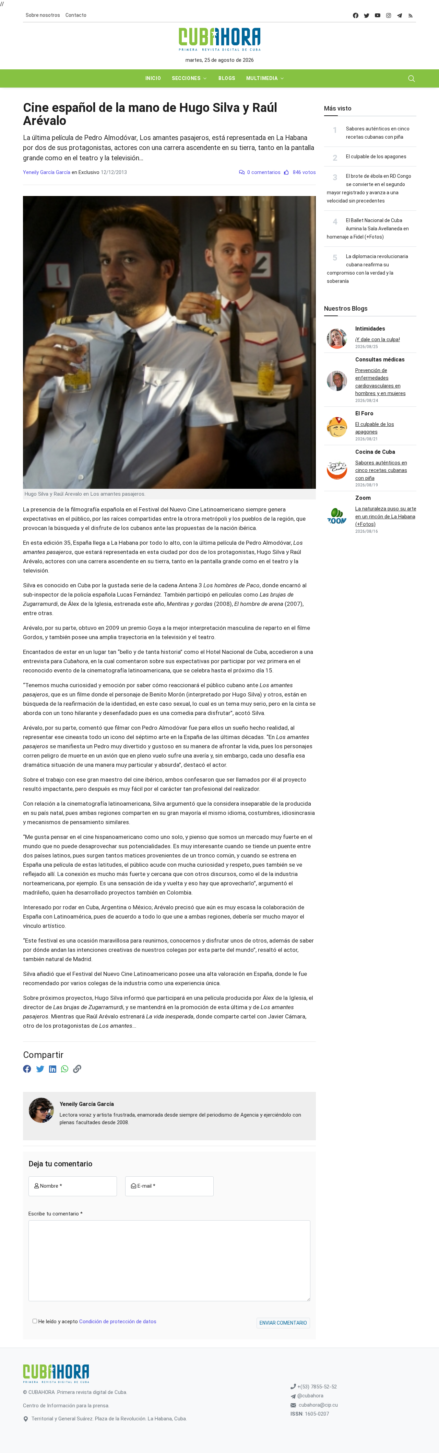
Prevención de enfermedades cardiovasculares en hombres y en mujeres (380, 382)
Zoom (363, 498)
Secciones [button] (186, 78)
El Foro (364, 413)
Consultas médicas (380, 359)
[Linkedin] (53, 1069)
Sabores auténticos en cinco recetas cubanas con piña (381, 470)
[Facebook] (28, 1069)
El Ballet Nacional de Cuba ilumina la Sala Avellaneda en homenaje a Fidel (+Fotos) (368, 229)
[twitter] (366, 15)
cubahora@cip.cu (318, 1405)
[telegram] (399, 15)
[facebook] (355, 15)
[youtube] (377, 15)
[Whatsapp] (65, 1069)
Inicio (153, 78)
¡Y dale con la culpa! (377, 339)
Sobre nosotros (43, 15)
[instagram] (388, 15)
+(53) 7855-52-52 (316, 1387)
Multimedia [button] (262, 78)
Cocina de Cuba (375, 452)
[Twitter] (41, 1069)
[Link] (77, 1069)
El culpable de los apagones (376, 156)
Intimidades (370, 328)
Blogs (226, 78)
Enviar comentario (283, 1323)
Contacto (76, 15)
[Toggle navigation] (411, 78)
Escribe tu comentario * (55, 1214)
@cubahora (309, 1396)
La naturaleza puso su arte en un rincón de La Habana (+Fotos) (385, 516)
